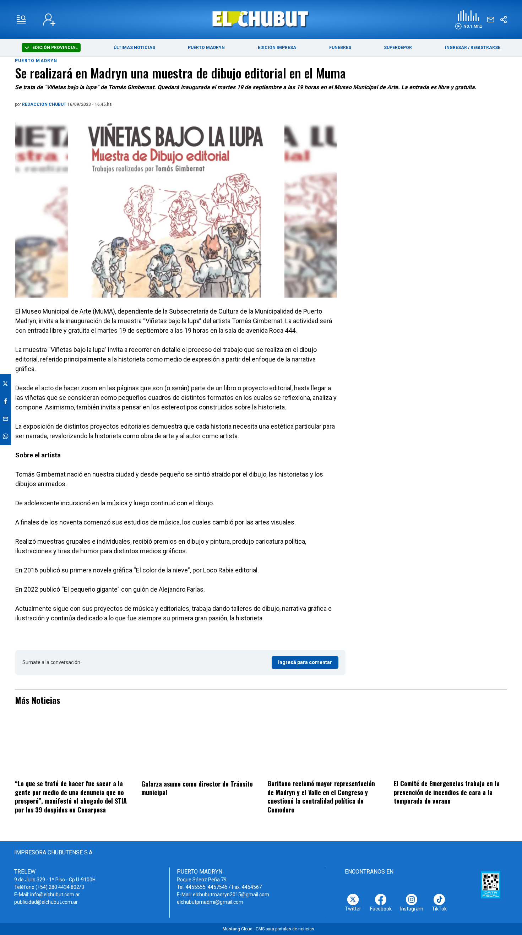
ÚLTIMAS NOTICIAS (134, 47)
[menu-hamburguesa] (21, 19)
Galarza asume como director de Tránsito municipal (197, 788)
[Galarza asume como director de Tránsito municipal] (198, 747)
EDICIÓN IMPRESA (277, 47)
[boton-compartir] (503, 19)
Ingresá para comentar (305, 662)
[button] (468, 19)
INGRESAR (456, 47)
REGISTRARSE (485, 47)
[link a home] (261, 19)
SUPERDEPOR (398, 47)
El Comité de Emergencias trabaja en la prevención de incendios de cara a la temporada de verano (447, 792)
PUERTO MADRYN (206, 47)
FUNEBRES (340, 47)
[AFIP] (491, 884)
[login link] (49, 19)
